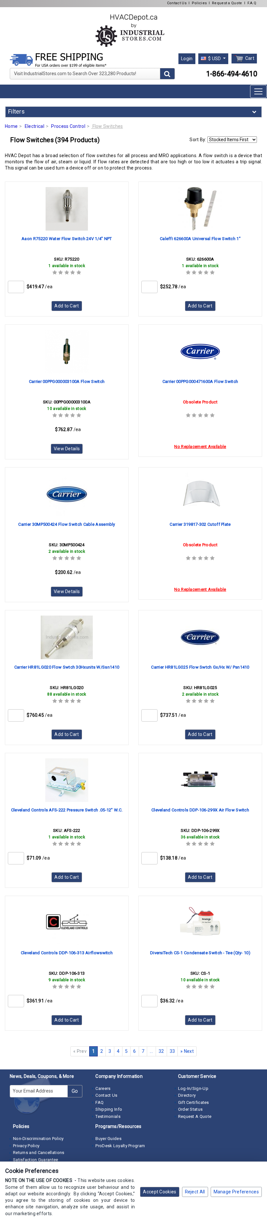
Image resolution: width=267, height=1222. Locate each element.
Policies (199, 3)
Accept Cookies (159, 1191)
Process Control (68, 126)
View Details (67, 448)
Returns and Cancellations (38, 1152)
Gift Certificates (193, 1102)
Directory (187, 1095)
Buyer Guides (108, 1138)
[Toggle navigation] (258, 91)
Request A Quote (195, 1116)
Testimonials (107, 1116)
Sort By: (198, 139)
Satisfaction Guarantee (35, 1159)
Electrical (34, 126)
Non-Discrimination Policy (38, 1138)
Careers (102, 1088)
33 (172, 1051)
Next (187, 1051)
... (151, 1051)
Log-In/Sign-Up (193, 1088)
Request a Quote (227, 3)
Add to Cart (66, 305)
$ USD (214, 58)
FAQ (99, 1102)
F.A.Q (252, 3)
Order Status (190, 1109)
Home (11, 126)
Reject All (195, 1191)
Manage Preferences (236, 1191)
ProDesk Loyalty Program (120, 1145)
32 (161, 1051)
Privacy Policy (26, 1145)
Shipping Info (108, 1109)
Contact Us (177, 3)
